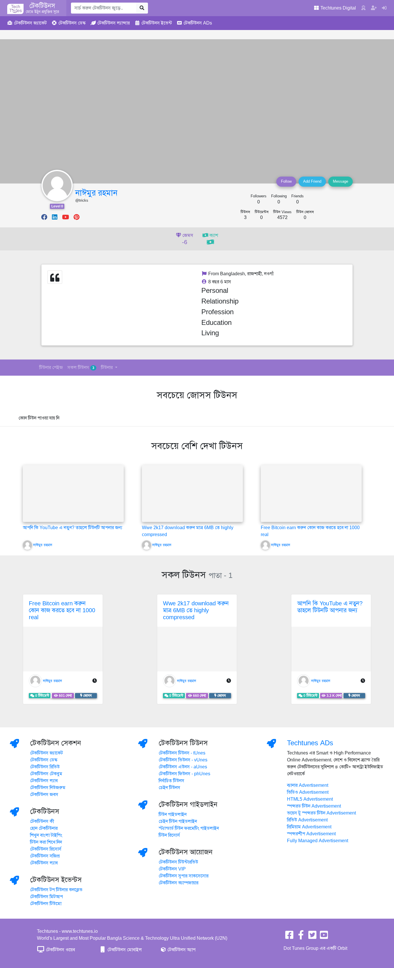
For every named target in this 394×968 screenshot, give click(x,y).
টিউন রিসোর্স (169, 835)
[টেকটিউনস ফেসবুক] (289, 937)
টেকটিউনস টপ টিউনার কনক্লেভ (56, 890)
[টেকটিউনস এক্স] (312, 937)
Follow (286, 181)
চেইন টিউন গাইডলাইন (178, 821)
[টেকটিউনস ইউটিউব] (324, 937)
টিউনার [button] (107, 367)
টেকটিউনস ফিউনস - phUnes (184, 774)
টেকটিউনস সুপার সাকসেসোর (184, 876)
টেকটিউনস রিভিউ (45, 767)
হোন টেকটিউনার (44, 828)
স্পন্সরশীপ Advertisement (311, 834)
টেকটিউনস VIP (172, 869)
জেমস (187, 239)
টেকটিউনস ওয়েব (60, 950)
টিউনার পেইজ (51, 367)
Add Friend (312, 181)
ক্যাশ (213, 235)
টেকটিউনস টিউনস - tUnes (182, 753)
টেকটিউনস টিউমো (45, 904)
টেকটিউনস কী (42, 821)
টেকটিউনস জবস (44, 794)
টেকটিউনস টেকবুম (46, 774)
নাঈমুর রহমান (96, 193)
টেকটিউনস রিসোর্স (45, 849)
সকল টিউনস (80, 367)
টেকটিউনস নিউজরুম (47, 788)
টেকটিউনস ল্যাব (44, 781)
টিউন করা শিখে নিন (46, 842)
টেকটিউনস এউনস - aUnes (183, 767)
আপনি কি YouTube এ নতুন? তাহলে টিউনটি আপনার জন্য (72, 528)
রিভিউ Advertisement (307, 820)
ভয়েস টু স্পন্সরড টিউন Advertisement (321, 813)
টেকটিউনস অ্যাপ (181, 950)
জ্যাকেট (30, 23)
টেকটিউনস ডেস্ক (43, 760)
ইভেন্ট (156, 23)
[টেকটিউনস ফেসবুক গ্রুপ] (301, 937)
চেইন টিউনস (169, 788)
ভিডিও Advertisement (308, 792)
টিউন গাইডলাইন (173, 814)
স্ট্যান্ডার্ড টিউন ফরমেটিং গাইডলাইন (189, 828)
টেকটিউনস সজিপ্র (45, 856)
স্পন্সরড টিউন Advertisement (314, 806)
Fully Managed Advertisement (317, 841)
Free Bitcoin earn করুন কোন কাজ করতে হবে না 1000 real (62, 610)
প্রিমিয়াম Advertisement (309, 827)
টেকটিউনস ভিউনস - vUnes (183, 760)
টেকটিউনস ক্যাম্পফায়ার (178, 883)
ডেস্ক (72, 23)
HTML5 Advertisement (310, 799)
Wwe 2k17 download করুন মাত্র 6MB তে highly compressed (196, 610)
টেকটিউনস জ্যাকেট (46, 753)
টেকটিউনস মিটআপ (46, 897)
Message (340, 181)
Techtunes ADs (310, 743)
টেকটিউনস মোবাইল (124, 950)
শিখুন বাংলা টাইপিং (46, 835)
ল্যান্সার (113, 23)
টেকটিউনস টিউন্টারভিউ (178, 862)
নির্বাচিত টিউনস (171, 781)
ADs (197, 23)
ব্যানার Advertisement (307, 785)
